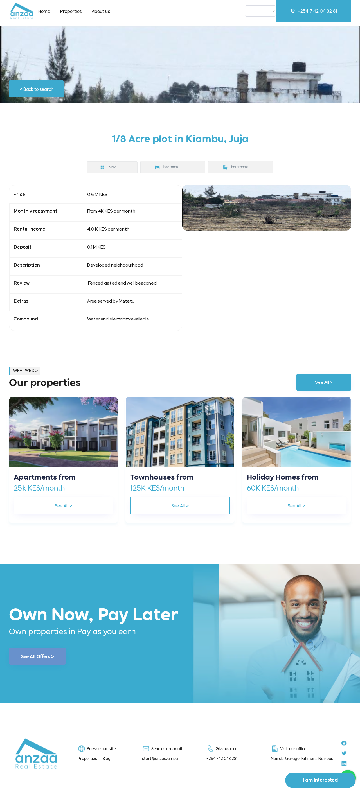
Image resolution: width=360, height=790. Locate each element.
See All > (324, 382)
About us (101, 11)
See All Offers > (37, 656)
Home (44, 11)
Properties (71, 11)
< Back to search (36, 88)
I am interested (320, 780)
